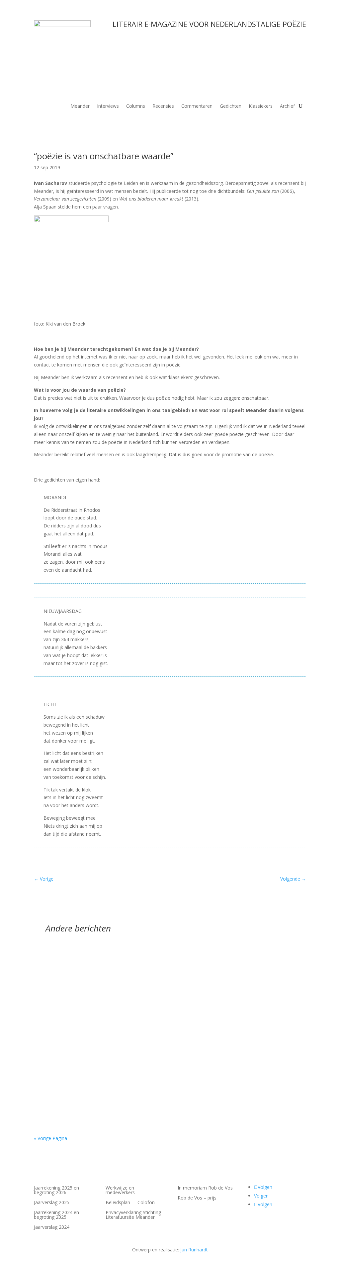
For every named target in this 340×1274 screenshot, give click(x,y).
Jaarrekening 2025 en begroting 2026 (56, 1191)
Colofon (146, 1202)
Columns (135, 106)
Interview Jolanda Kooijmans (81, 1028)
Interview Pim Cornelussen (79, 964)
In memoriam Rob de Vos (205, 1188)
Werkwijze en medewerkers (120, 1191)
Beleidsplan (118, 1202)
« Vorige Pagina (50, 1138)
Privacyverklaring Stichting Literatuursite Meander (133, 1215)
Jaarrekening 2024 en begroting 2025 (56, 1215)
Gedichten (230, 106)
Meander (80, 106)
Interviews (108, 106)
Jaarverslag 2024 (51, 1227)
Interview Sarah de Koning (78, 1091)
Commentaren (196, 106)
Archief (287, 106)
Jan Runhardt (194, 1249)
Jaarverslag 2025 (51, 1202)
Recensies (163, 106)
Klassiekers (261, 106)
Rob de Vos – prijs (197, 1198)
